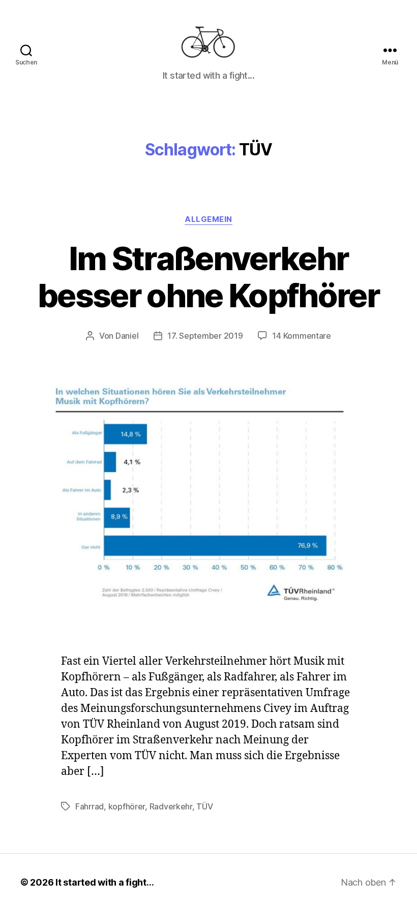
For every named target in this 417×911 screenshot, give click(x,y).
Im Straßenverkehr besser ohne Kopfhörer (208, 277)
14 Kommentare (301, 336)
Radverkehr (171, 806)
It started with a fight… (104, 882)
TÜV (204, 806)
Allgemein (208, 219)
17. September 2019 (205, 336)
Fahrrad (89, 806)
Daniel (126, 336)
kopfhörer (126, 806)
